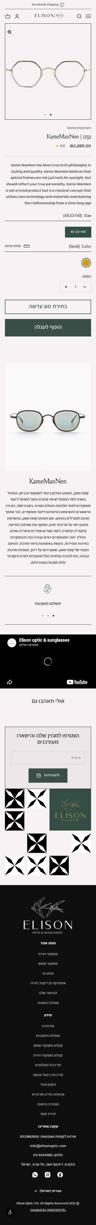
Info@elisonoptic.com (48, 1146)
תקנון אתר (48, 1084)
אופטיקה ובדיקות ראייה (48, 983)
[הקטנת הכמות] (85, 287)
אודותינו (48, 1026)
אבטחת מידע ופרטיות (48, 1094)
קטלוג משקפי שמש (48, 1045)
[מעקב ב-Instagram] (48, 1175)
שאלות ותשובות (48, 1036)
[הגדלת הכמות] (66, 287)
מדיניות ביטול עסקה (48, 1075)
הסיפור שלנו (48, 993)
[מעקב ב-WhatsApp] (35, 1175)
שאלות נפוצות (48, 1003)
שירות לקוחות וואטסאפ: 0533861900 (48, 1136)
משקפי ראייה (48, 954)
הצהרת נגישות (48, 1104)
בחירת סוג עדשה (48, 306)
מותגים (48, 973)
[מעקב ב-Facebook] (60, 1175)
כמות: (86, 276)
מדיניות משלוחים (48, 1065)
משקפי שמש (48, 964)
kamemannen (79, 128)
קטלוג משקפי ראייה (48, 1055)
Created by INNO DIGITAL (48, 1210)
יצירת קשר (48, 1114)
